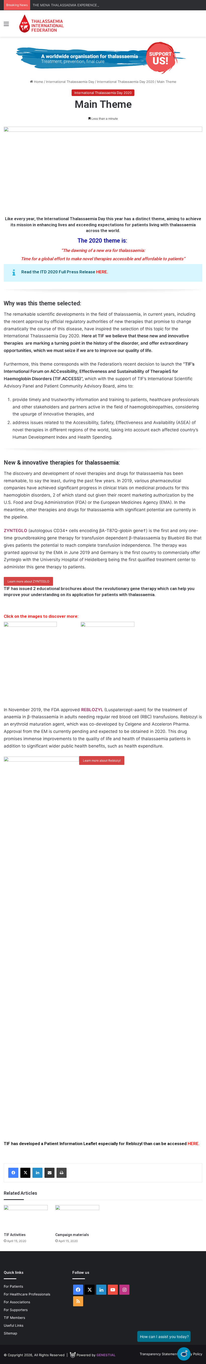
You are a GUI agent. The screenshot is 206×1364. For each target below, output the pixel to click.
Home (38, 82)
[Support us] (103, 58)
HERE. (102, 271)
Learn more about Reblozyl (102, 760)
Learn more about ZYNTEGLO (28, 581)
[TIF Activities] (26, 1217)
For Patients (13, 1286)
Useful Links (13, 1325)
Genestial (105, 1355)
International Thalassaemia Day (70, 82)
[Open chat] (183, 1353)
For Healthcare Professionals (27, 1294)
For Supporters (16, 1310)
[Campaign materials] (77, 1217)
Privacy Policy (191, 1354)
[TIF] (41, 23)
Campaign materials (72, 1235)
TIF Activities (15, 1235)
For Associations (17, 1302)
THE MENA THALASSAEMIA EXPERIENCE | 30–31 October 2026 (82, 5)
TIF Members (14, 1318)
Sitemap (10, 1333)
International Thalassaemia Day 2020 (125, 82)
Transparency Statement (159, 1354)
